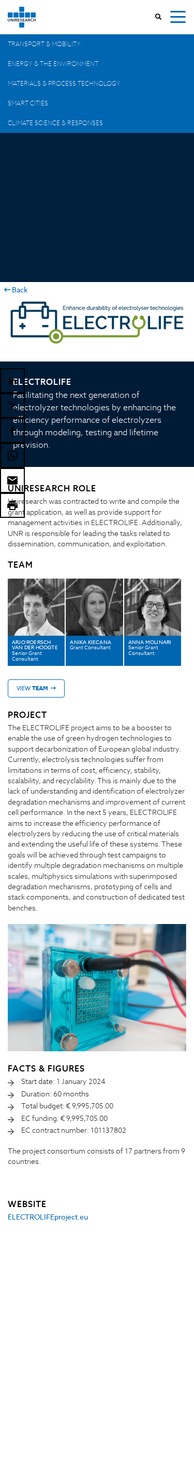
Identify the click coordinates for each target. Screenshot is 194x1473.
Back (18, 289)
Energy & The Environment (53, 64)
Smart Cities (28, 103)
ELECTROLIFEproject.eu (48, 1217)
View (32, 688)
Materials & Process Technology (64, 83)
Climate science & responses (55, 123)
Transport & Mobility (44, 44)
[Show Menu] (178, 17)
